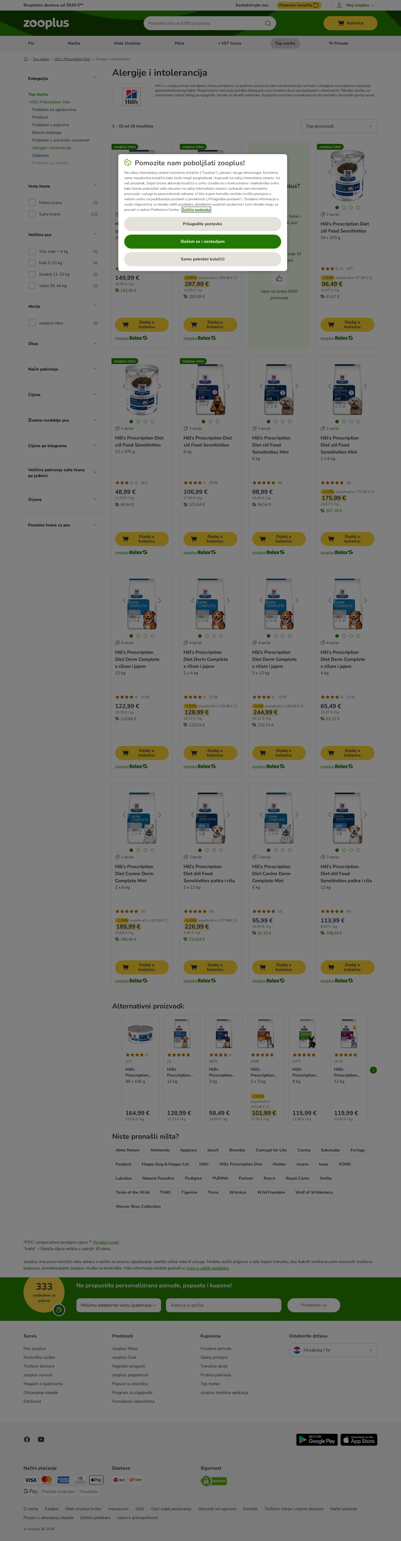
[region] (202, 212)
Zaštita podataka (196, 209)
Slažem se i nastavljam (203, 241)
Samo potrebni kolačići (203, 259)
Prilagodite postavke (202, 224)
